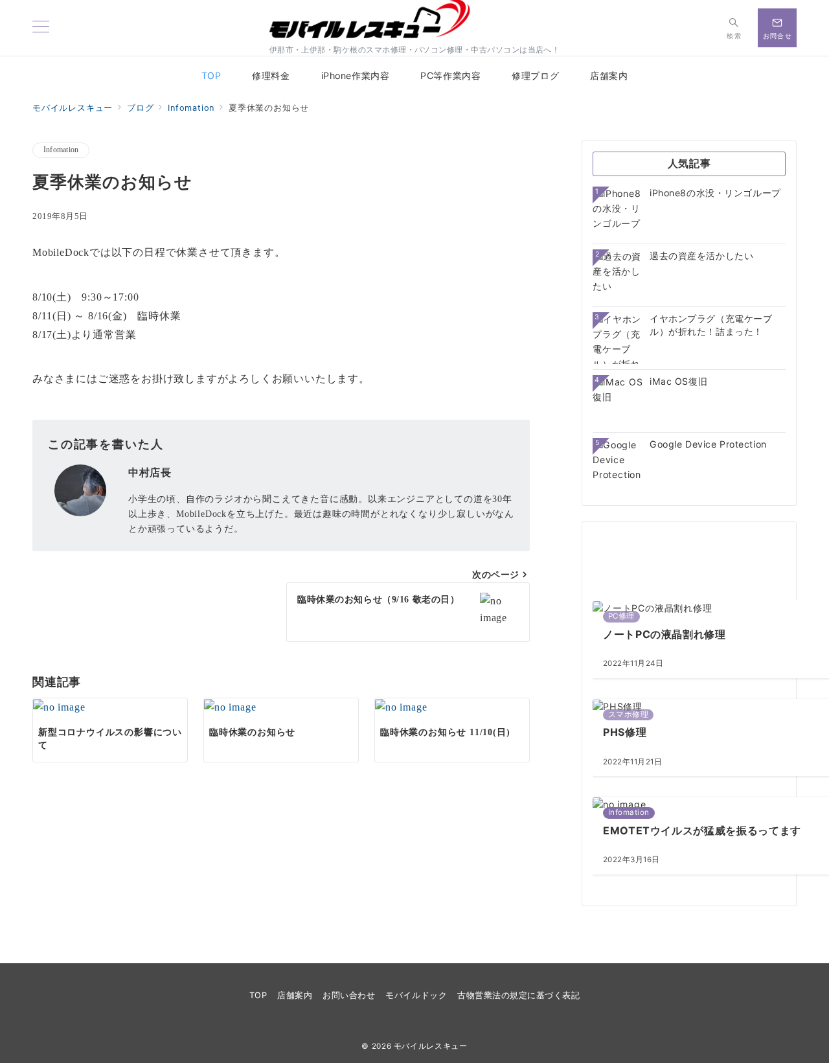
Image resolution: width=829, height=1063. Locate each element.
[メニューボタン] (40, 27)
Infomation (60, 150)
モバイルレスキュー (431, 1046)
